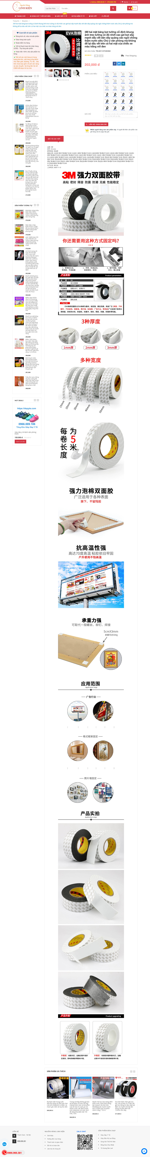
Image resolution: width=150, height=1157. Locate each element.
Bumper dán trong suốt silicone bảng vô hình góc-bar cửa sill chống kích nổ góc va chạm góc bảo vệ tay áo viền (57, 1104)
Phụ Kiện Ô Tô (79, 16)
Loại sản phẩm (51, 8)
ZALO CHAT (81, 1131)
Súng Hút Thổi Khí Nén (108, 1141)
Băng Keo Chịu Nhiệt (107, 1145)
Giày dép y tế (61, 15)
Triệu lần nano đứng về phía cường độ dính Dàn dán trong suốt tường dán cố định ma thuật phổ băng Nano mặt (32, 381)
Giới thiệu (50, 1135)
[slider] (88, 55)
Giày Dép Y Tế (105, 1135)
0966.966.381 (21, 1141)
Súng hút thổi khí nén (40, 16)
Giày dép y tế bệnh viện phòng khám (25, 433)
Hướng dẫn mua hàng (54, 1139)
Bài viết (93, 16)
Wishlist (126, 2)
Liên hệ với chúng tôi (53, 1149)
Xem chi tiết (20, 441)
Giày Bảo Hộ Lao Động (108, 1138)
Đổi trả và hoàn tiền (53, 1145)
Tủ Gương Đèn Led (107, 1148)
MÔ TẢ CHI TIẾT (54, 139)
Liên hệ (106, 16)
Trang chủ (20, 16)
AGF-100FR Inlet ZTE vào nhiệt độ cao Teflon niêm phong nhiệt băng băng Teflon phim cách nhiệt (31, 241)
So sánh (135, 2)
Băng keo (25, 21)
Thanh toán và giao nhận (55, 1142)
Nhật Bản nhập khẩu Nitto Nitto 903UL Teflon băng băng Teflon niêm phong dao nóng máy (32, 213)
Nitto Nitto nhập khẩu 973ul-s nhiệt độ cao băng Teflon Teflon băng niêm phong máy (31, 228)
